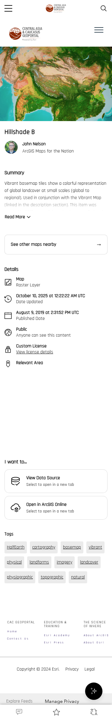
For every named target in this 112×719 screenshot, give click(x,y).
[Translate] (93, 712)
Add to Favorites (56, 712)
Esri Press (54, 688)
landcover (89, 607)
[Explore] (56, 409)
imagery (64, 607)
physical (14, 607)
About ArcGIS (96, 681)
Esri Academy (57, 681)
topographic (52, 622)
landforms (39, 607)
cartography (43, 592)
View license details (34, 352)
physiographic (20, 622)
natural (78, 622)
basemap (72, 592)
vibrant (95, 592)
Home (12, 677)
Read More (15, 217)
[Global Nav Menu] (8, 8)
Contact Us (18, 684)
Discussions (18, 712)
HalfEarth (15, 592)
